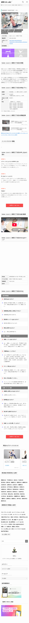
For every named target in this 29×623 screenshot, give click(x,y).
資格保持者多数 (4, 33)
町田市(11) (15, 491)
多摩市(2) (8, 498)
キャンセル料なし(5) (5, 528)
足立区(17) (15, 484)
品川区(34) (3, 487)
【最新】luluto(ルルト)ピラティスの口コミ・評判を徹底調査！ (19, 122)
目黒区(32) (3, 489)
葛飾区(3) (20, 484)
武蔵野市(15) (17, 496)
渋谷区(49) (3, 491)
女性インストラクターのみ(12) (18, 528)
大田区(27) (21, 489)
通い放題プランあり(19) (17, 519)
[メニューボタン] (27, 2)
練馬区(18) (25, 482)
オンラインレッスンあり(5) (19, 514)
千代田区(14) (10, 480)
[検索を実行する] (26, 541)
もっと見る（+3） (6, 534)
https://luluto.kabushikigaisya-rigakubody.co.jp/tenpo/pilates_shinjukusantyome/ (18, 42)
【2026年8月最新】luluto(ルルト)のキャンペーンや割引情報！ (18, 129)
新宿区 (3, 29)
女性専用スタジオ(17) (6, 519)
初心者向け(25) (4, 522)
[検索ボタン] (23, 2)
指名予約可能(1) (4, 531)
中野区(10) (9, 489)
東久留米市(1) (10, 496)
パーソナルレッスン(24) (6, 514)
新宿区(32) (19, 482)
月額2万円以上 (4, 31)
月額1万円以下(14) (5, 517)
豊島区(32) (3, 480)
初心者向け (11, 31)
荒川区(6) (3, 482)
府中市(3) (19, 498)
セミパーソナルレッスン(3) (18, 512)
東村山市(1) (10, 494)
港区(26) (8, 482)
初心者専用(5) (12, 522)
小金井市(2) (21, 491)
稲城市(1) (14, 498)
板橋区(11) (13, 482)
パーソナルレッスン (18, 29)
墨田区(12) (16, 487)
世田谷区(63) (15, 489)
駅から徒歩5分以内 (17, 31)
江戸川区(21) (10, 487)
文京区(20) (3, 484)
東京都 (7, 29)
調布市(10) (3, 500)
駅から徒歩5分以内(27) (18, 524)
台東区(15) (9, 484)
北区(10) (15, 480)
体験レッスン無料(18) (6, 526)
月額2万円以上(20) (23, 517)
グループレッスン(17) (6, 512)
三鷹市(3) (3, 498)
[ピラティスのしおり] (7, 2)
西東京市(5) (24, 498)
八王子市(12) (4, 494)
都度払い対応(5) (15, 526)
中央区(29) (20, 480)
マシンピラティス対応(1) (6, 524)
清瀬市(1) (23, 496)
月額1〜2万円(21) (14, 517)
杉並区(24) (9, 491)
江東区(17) (21, 487)
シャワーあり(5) (19, 522)
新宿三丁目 (12, 29)
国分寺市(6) (16, 494)
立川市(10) (3, 496)
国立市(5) (22, 494)
